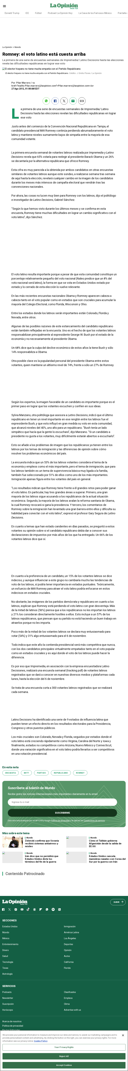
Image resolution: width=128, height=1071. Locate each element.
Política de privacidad (60, 821)
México (5, 938)
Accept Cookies (64, 1065)
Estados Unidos (9, 926)
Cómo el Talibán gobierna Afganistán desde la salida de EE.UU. (105, 843)
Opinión (67, 950)
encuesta (10, 773)
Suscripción (8, 1004)
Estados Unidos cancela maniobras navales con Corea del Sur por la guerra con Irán (107, 859)
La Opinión (7, 47)
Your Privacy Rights (64, 1047)
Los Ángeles (70, 938)
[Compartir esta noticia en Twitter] (64, 101)
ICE (27, 13)
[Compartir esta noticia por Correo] (73, 101)
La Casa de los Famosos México (95, 13)
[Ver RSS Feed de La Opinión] (59, 909)
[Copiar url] (82, 101)
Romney (80, 773)
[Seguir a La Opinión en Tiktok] (28, 909)
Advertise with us (72, 1010)
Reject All (64, 1056)
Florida (67, 968)
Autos (67, 956)
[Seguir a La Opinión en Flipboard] (41, 909)
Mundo (18, 47)
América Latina (71, 932)
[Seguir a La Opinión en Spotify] (53, 909)
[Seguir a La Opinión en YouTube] (22, 909)
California (69, 962)
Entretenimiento (10, 944)
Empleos (68, 998)
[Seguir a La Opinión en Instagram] (16, 909)
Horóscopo (7, 1010)
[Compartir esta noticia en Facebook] (55, 101)
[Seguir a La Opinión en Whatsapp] (47, 909)
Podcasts (7, 992)
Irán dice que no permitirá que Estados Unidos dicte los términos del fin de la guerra (41, 859)
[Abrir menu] (4, 6)
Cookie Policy (40, 1041)
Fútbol (38, 13)
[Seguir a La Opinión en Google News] (34, 909)
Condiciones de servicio (94, 821)
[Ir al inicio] (14, 902)
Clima (67, 1004)
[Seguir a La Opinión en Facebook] (3, 909)
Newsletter (7, 998)
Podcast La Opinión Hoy (60, 13)
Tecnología (7, 962)
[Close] (123, 1035)
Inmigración (70, 926)
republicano (61, 773)
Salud (5, 956)
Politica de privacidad (12, 1026)
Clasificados (70, 992)
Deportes (68, 944)
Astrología (7, 974)
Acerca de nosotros (12, 1021)
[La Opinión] (64, 6)
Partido (41, 773)
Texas (5, 968)
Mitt (26, 773)
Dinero (5, 950)
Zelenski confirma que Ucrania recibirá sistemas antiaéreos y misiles (42, 843)
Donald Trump (12, 13)
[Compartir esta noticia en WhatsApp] (46, 101)
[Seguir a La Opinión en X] (9, 909)
